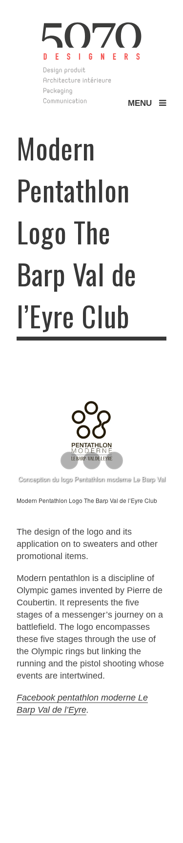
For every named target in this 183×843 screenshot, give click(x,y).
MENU (143, 103)
